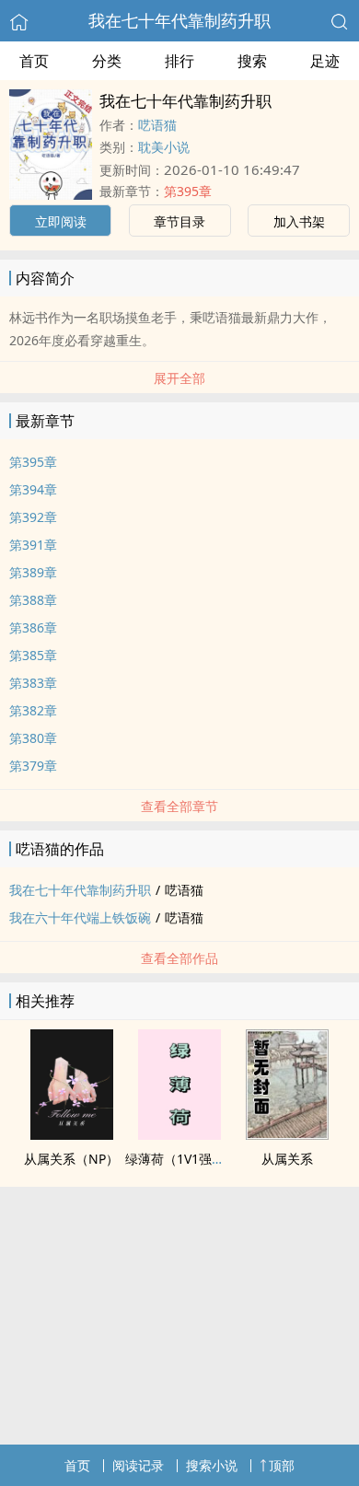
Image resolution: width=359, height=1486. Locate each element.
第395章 (188, 191)
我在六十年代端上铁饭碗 (80, 917)
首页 (34, 61)
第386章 (33, 627)
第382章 (33, 710)
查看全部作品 (179, 958)
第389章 (33, 572)
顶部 (282, 1465)
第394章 (33, 489)
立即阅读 (61, 221)
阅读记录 (138, 1465)
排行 (179, 61)
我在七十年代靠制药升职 (179, 20)
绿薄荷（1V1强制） (181, 1158)
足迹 (325, 61)
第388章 (33, 600)
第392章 (33, 517)
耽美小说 (164, 147)
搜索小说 (211, 1465)
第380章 (33, 738)
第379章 (33, 765)
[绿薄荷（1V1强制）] (179, 1134)
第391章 (33, 544)
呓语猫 (157, 125)
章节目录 (179, 221)
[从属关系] (287, 1134)
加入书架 (299, 221)
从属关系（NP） (71, 1158)
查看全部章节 (179, 806)
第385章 (33, 655)
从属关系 (287, 1158)
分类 (107, 61)
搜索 (252, 61)
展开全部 (179, 378)
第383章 (33, 682)
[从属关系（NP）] (71, 1134)
